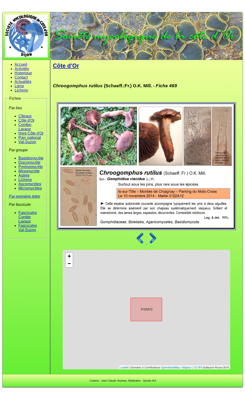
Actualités (23, 82)
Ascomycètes (29, 184)
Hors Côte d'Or (31, 133)
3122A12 (142, 308)
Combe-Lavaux (25, 127)
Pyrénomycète (30, 167)
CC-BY (198, 367)
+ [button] (69, 256)
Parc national (29, 138)
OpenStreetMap (170, 367)
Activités (22, 69)
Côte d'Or (26, 120)
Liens (19, 86)
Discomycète (29, 162)
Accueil (21, 64)
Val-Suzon (27, 142)
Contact (21, 77)
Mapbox (187, 367)
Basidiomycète (31, 158)
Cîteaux (25, 116)
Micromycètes (30, 188)
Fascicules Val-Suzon (27, 228)
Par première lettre (24, 196)
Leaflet (124, 367)
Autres (23, 175)
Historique (23, 73)
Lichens (21, 90)
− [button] (69, 264)
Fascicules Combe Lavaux (27, 217)
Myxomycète (29, 171)
